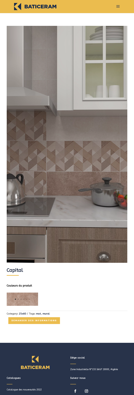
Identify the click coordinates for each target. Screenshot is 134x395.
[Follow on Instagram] (86, 391)
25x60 (22, 313)
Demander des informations (34, 320)
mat (38, 313)
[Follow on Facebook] (75, 391)
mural (46, 313)
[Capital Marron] (22, 305)
